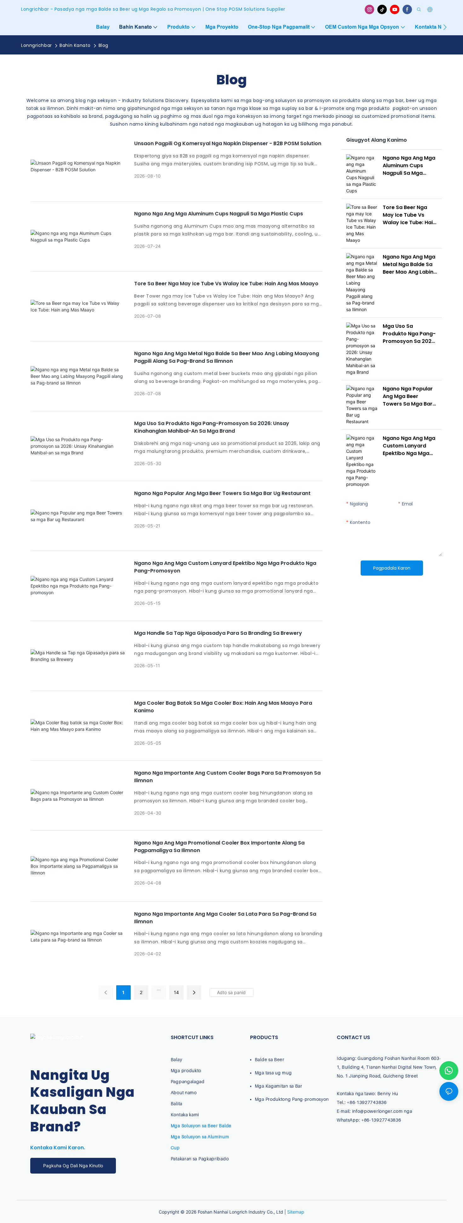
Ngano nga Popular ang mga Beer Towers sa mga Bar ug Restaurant (222, 493)
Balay (176, 1059)
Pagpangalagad (188, 1081)
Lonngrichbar (36, 45)
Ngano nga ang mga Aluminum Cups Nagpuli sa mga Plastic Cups (218, 213)
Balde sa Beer (269, 1059)
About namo (184, 1092)
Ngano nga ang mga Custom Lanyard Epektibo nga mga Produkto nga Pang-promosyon (225, 567)
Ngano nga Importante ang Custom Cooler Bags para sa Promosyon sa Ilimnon (227, 776)
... (159, 988)
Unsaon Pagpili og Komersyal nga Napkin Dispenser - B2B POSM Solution (227, 143)
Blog (103, 45)
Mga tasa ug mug (273, 1072)
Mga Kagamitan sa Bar (278, 1086)
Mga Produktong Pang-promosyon (292, 1099)
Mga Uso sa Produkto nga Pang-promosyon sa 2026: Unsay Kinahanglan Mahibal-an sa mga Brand (211, 427)
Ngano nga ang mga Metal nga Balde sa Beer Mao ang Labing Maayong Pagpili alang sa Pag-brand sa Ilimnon (226, 357)
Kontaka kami (185, 1114)
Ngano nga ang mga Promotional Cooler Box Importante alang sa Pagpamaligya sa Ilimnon (219, 846)
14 (176, 992)
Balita (176, 1103)
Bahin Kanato (75, 45)
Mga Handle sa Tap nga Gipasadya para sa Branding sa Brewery (218, 633)
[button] (445, 27)
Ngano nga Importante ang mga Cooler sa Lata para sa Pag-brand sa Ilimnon (225, 917)
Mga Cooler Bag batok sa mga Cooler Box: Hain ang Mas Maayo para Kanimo (223, 706)
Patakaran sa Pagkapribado (200, 1158)
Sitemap (295, 1211)
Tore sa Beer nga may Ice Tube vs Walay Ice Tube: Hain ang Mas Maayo (226, 283)
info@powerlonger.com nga (382, 1111)
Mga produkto (186, 1070)
